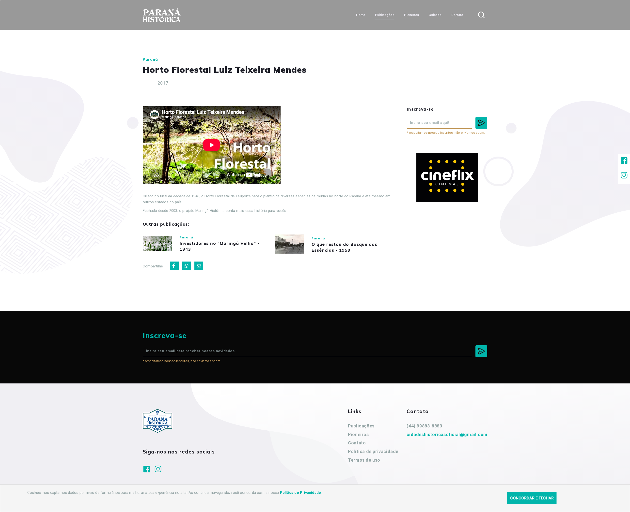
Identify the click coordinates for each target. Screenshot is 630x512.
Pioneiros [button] (411, 15)
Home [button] (360, 15)
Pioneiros (358, 434)
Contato (357, 442)
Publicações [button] (384, 15)
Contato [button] (457, 15)
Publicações (361, 425)
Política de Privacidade (300, 492)
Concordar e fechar (532, 498)
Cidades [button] (435, 15)
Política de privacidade (373, 451)
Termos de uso (364, 460)
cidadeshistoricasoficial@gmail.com (447, 434)
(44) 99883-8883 (424, 425)
